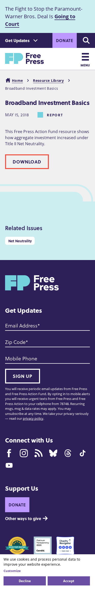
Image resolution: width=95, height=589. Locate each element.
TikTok (83, 453)
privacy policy (33, 418)
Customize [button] (12, 570)
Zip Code (15, 342)
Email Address (21, 325)
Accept (68, 580)
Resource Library (48, 80)
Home (17, 80)
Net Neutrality (20, 240)
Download (27, 161)
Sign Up (22, 376)
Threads (68, 453)
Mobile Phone (21, 358)
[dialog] (47, 571)
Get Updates (17, 40)
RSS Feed (38, 453)
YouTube (9, 465)
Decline (25, 580)
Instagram (24, 453)
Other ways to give (23, 518)
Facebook (9, 453)
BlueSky (53, 453)
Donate (64, 40)
